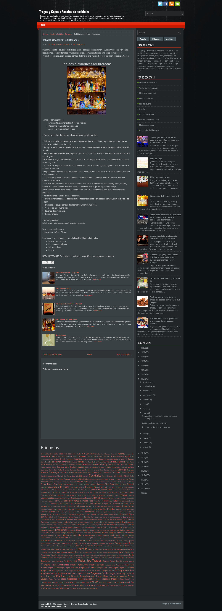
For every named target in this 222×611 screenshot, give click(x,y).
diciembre (147, 382)
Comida (59, 479)
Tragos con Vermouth (67, 573)
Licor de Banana (109, 519)
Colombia (52, 479)
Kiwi (86, 517)
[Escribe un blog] (46, 262)
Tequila (44, 561)
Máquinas (79, 533)
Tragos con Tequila (49, 573)
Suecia (78, 558)
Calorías (95, 467)
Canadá (117, 467)
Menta (112, 535)
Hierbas (88, 509)
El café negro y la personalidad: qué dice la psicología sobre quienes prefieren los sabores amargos (164, 258)
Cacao (54, 467)
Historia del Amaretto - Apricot (69, 304)
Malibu (48, 533)
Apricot (50, 459)
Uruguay (54, 582)
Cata (60, 470)
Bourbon (91, 464)
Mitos (71, 538)
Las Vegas (103, 517)
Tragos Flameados (120, 576)
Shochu (87, 555)
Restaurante (62, 552)
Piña (116, 543)
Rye (86, 552)
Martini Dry (67, 535)
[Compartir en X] (49, 262)
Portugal (104, 546)
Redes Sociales (99, 549)
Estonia (57, 498)
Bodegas (44, 464)
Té (113, 558)
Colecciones (44, 479)
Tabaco (110, 558)
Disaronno (130, 490)
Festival (122, 498)
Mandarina (56, 533)
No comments (79, 44)
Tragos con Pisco (109, 570)
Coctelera (110, 476)
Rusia (82, 552)
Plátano (72, 546)
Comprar (67, 479)
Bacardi (102, 459)
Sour (56, 557)
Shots (93, 555)
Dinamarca (117, 490)
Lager (97, 517)
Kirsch (81, 517)
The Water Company (55, 561)
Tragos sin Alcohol (86, 579)
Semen (71, 555)
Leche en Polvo (56, 519)
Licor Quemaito (101, 527)
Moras (105, 538)
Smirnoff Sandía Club (148, 82)
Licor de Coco (78, 522)
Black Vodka (129, 462)
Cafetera (73, 467)
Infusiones (98, 512)
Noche (78, 541)
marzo (145, 438)
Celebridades (87, 470)
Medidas (94, 535)
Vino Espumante (102, 585)
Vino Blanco (90, 585)
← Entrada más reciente (52, 354)
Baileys (124, 459)
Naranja (45, 540)
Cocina (79, 476)
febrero (146, 442)
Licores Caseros (48, 530)
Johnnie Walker (103, 514)
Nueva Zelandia (94, 541)
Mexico (119, 535)
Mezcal (131, 535)
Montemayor (98, 538)
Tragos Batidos (97, 564)
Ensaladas (102, 495)
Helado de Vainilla (114, 506)
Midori (61, 538)
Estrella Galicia (65, 498)
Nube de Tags (156, 158)
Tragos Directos (104, 576)
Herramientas (128, 506)
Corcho (89, 479)
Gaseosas (64, 504)
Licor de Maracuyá (92, 525)
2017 (56, 454)
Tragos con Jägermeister (77, 571)
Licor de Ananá (96, 519)
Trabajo (131, 561)
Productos (124, 546)
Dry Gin (89, 492)
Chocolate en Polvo (127, 472)
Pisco (131, 543)
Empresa (78, 495)
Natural (52, 541)
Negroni (65, 541)
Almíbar (69, 456)
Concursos (74, 479)
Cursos (124, 484)
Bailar (118, 459)
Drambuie (81, 492)
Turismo (44, 582)
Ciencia (43, 476)
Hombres (123, 509)
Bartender (66, 462)
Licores (131, 527)
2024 (70, 454)
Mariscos (44, 535)
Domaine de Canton (69, 492)
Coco (104, 476)
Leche (125, 517)
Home (45, 34)
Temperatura (129, 558)
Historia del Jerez (63, 288)
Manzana (71, 532)
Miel (66, 537)
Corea (100, 479)
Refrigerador (115, 549)
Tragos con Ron (125, 570)
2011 (143, 484)
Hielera (60, 509)
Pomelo (90, 546)
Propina (131, 546)
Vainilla (70, 582)
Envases (110, 495)
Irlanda (51, 514)
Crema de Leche (81, 481)
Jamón (79, 514)
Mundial (124, 538)
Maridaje (120, 532)
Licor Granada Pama (88, 527)
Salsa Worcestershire (110, 552)
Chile (93, 472)
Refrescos (108, 549)
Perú (97, 543)
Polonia (83, 546)
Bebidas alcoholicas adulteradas (60, 39)
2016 (51, 454)
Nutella (113, 541)
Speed (60, 558)
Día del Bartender (101, 487)
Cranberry (112, 479)
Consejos (68, 34)
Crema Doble (47, 484)
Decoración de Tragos (58, 486)
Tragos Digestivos (87, 576)
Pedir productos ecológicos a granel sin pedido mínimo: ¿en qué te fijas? (165, 300)
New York (72, 541)
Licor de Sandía (63, 527)
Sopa (51, 558)
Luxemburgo (107, 530)
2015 (47, 454)
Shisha (82, 555)
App (46, 459)
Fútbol (57, 504)
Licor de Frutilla (121, 522)
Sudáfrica (71, 557)
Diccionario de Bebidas (97, 489)
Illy (78, 512)
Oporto (131, 540)
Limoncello (72, 530)
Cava (79, 470)
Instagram (114, 512)
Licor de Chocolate (65, 522)
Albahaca (107, 454)
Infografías (89, 511)
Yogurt (76, 588)
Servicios (77, 555)
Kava (76, 517)
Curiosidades (115, 484)
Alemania (44, 456)
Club (65, 476)
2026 (74, 454)
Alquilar (76, 456)
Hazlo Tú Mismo (93, 506)
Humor (58, 512)
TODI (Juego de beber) (160, 177)
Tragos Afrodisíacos (60, 565)
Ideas (74, 512)
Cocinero (85, 476)
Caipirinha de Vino (146, 114)
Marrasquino (51, 535)
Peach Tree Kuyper (80, 543)
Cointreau (125, 476)
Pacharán (49, 543)
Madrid (122, 530)
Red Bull (91, 549)
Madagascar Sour (146, 125)
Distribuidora (52, 492)
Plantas (66, 546)
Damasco (44, 487)
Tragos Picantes (54, 579)
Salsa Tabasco (97, 552)
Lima (57, 529)
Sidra (97, 555)
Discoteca (44, 492)
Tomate (106, 561)
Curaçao (93, 484)
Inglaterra (106, 512)
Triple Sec (115, 579)
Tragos (45, 564)
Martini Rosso (78, 535)
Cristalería (58, 484)
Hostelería (130, 509)
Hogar (118, 509)
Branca (98, 464)
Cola (132, 476)
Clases (54, 476)
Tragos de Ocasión (70, 576)
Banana (131, 459)
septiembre (148, 395)
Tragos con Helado (61, 571)
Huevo (52, 511)
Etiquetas (81, 498)
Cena (101, 470)
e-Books (123, 492)
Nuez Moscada (106, 541)
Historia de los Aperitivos (66, 319)
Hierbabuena (80, 509)
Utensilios (63, 582)
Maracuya (87, 532)
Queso (67, 549)
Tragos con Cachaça (55, 568)
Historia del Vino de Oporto (67, 272)
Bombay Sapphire (67, 464)
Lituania (93, 530)
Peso (101, 543)
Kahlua (70, 517)
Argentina (78, 459)
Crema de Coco (70, 482)
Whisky (70, 588)
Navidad (58, 540)
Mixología (77, 538)
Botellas (83, 464)
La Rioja (91, 517)
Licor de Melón (121, 525)
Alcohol (53, 34)
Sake (90, 552)
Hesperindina (45, 509)
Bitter (108, 462)
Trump (131, 579)
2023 (65, 454)
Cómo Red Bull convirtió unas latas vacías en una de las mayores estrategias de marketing (165, 217)
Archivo (169, 39)
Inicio (43, 24)
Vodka (44, 588)
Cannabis (44, 470)
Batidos (73, 462)
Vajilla (75, 582)
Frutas (109, 501)
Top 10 (119, 561)
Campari (110, 467)
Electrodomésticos (48, 495)
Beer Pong (87, 462)
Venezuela (102, 582)
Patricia (70, 543)
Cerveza (122, 469)
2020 (143, 374)
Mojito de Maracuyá (147, 93)
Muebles (111, 538)
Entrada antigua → (125, 354)
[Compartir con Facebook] (52, 262)
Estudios (74, 498)
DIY (59, 492)
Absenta (100, 454)
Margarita (112, 532)
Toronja (125, 561)
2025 (143, 352)
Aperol (43, 459)
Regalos (123, 549)
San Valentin (52, 555)
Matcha (88, 535)
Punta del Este (60, 549)
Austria (95, 459)
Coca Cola (71, 476)
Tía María (67, 561)
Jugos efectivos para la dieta (154, 423)
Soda (131, 555)
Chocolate (115, 472)
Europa (88, 498)
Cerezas (106, 470)
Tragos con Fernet (126, 568)
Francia (85, 501)
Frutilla (115, 501)
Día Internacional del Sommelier (68, 490)
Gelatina (86, 504)
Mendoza (106, 535)
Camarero (102, 467)
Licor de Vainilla (74, 527)
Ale (133, 454)
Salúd (127, 552)
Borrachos (76, 464)
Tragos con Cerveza (87, 567)
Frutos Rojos (124, 501)
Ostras (43, 543)
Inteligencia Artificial (126, 512)
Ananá (113, 456)
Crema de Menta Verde (114, 482)
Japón (84, 514)
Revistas (71, 552)
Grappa (63, 506)
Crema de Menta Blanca (97, 482)
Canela (131, 467)
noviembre (147, 386)
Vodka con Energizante (148, 88)
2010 (143, 488)
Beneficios (102, 462)
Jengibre (90, 514)
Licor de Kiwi (51, 524)
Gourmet (115, 504)
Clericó (60, 476)
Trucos (122, 579)
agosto (146, 399)
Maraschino (96, 532)
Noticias (84, 540)
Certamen (113, 470)
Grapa (50, 506)
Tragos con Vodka (100, 573)
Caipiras (80, 467)
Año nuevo (120, 456)
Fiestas (50, 501)
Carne (51, 470)
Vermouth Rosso (48, 585)
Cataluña (66, 470)
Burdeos (48, 467)
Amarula (107, 456)
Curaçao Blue (103, 484)
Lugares (99, 530)
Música (131, 538)
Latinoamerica (117, 517)
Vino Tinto (122, 585)
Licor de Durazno (107, 522)
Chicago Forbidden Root (82, 472)
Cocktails (95, 475)
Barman (58, 462)
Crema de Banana (122, 479)
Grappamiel (71, 506)
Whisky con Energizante (149, 119)
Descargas (89, 487)
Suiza (83, 558)
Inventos (44, 514)
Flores (60, 501)
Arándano (70, 459)
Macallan (115, 530)
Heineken (104, 506)
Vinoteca (131, 586)
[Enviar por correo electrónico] (43, 262)
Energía (84, 495)
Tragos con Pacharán (94, 571)
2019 (143, 379)
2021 (143, 370)
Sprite (65, 558)
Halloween (80, 506)
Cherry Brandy (68, 472)
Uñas (49, 582)
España (123, 494)
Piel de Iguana (145, 104)
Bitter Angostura (118, 462)
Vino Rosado (114, 586)
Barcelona (45, 462)
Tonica (112, 561)
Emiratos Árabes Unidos (65, 495)
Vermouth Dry (128, 582)
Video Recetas (66, 585)
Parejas (64, 543)
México (125, 535)
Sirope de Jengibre (105, 555)
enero (145, 447)
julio (145, 404)
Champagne (54, 472)
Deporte (81, 487)
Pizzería (60, 546)
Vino (82, 585)
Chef (61, 472)
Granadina (123, 503)
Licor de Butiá (121, 519)
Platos (78, 546)
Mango (63, 532)
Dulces (109, 492)
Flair (55, 501)
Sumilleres (89, 558)
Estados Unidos (47, 498)
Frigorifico (97, 501)
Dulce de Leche (100, 492)
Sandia (60, 555)
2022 (143, 365)
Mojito (90, 538)
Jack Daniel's (63, 514)
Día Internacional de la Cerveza (120, 487)
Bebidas (60, 34)
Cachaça (60, 467)
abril (145, 433)
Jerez (95, 514)
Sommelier (45, 557)
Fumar (52, 504)
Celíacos (96, 470)
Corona (105, 479)
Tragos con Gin (48, 570)
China (104, 472)
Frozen (104, 501)
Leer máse (96, 279)
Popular (143, 39)
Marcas (105, 532)
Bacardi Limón (110, 459)
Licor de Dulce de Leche (92, 522)
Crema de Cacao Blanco (57, 482)
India (82, 512)
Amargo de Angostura (95, 456)
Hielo (64, 509)
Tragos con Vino (83, 573)
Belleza (94, 462)
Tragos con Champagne (107, 567)
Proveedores (45, 549)
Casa (55, 470)
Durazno (115, 492)
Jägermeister (72, 514)
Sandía (65, 555)
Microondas (54, 538)
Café (67, 467)
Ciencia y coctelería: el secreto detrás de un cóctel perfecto (163, 237)
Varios (94, 582)
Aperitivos (129, 456)
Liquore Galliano (83, 530)
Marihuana (129, 532)
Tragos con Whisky (117, 573)
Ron (77, 552)
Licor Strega (61, 335)
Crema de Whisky (128, 482)
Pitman (49, 546)
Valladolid (81, 582)
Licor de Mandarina (63, 525)
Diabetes (84, 490)
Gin (91, 503)
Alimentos (53, 456)
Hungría (65, 512)
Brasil (110, 464)
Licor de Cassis (51, 522)
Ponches (97, 546)
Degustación (74, 487)
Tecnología (119, 557)
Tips (74, 560)
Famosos (104, 498)
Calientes (88, 467)
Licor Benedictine (69, 519)
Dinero (123, 490)
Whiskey (63, 588)
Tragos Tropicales (102, 579)
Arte (84, 459)
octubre (146, 390)
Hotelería (44, 512)
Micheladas (45, 538)
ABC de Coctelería (86, 453)
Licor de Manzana (78, 524)
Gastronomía (75, 503)
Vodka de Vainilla (53, 588)
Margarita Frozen (146, 98)
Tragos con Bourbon (114, 565)
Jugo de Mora (57, 517)
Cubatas (70, 484)
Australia (90, 459)
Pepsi (89, 543)
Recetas (82, 549)
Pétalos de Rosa (108, 543)
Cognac (117, 476)
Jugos (65, 517)
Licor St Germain (112, 527)
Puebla (51, 549)
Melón (100, 535)
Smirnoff (126, 555)
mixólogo (84, 538)
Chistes (108, 472)
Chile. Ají (98, 472)
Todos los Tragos (89, 561)
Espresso (131, 495)
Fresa (91, 501)
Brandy (104, 464)
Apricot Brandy (59, 459)
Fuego (47, 504)
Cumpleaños (84, 484)
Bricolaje (124, 464)
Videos (75, 585)
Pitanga (43, 546)
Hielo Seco (70, 509)
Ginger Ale (106, 504)
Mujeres (117, 538)
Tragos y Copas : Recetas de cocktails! (64, 11)
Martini (59, 535)
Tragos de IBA (53, 576)
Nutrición (120, 541)
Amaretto (83, 456)
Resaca (48, 552)
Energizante (93, 495)
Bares (51, 462)
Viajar (57, 585)
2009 (143, 493)
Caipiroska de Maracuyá (149, 130)
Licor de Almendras (84, 519)
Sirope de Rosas (117, 555)
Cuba (64, 484)
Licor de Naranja (52, 527)
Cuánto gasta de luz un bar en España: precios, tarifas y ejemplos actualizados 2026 (165, 140)
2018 (61, 454)
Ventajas (110, 582)
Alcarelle (114, 454)
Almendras (62, 456)
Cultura (77, 484)
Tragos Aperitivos (79, 564)
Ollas (125, 541)
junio (145, 408)
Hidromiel (53, 509)
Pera (93, 543)
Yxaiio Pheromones (85, 588)
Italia (56, 514)
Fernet (110, 498)
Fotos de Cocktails (71, 500)
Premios (116, 546)
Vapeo (87, 582)
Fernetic (116, 498)
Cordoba (95, 479)
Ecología (131, 492)
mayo (145, 413)
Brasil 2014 (116, 464)
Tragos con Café (71, 568)
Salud (121, 552)
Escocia (116, 495)
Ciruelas (49, 476)
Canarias (124, 467)
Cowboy (142, 109)
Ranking (73, 549)
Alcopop (128, 454)
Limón (64, 529)
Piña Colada (124, 543)
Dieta (110, 489)
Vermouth (118, 582)
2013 (143, 475)
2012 (143, 480)
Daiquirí (130, 484)
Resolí (54, 552)
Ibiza (70, 512)
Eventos (95, 497)
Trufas (127, 579)
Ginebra (97, 503)
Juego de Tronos (114, 514)
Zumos (95, 588)
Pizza (54, 546)
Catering (73, 470)
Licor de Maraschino (107, 524)
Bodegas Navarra (54, 464)
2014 (42, 454)
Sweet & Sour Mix (100, 558)
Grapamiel (56, 506)
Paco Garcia (57, 543)
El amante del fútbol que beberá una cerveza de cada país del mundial (164, 321)
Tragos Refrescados (68, 579)
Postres (110, 546)
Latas (110, 517)
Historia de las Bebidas (103, 508)
